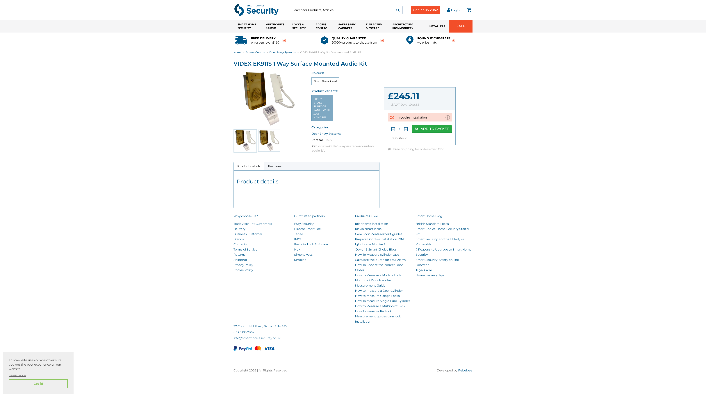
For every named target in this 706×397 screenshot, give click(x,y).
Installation (363, 321)
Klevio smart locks (368, 229)
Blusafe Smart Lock (308, 229)
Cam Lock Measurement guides (378, 234)
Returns (239, 254)
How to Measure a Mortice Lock (378, 275)
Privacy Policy (243, 265)
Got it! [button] (38, 383)
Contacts (240, 244)
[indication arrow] (284, 40)
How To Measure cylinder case (377, 254)
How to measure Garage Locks (377, 296)
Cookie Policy (243, 270)
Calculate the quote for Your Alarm (380, 260)
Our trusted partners (309, 216)
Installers (437, 26)
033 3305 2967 (425, 10)
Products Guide (366, 216)
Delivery (239, 229)
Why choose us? (245, 216)
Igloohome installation (371, 224)
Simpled (300, 260)
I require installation (412, 117)
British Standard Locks (432, 224)
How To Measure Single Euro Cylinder (382, 301)
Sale (461, 26)
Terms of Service (245, 249)
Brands (238, 239)
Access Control (322, 26)
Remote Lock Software (311, 244)
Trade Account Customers (252, 224)
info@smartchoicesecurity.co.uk (257, 338)
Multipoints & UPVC (275, 26)
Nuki (297, 249)
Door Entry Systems (282, 52)
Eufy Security (304, 224)
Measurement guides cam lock (378, 316)
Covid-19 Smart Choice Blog (375, 249)
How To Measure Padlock (373, 311)
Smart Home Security (247, 26)
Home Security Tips (430, 275)
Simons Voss (303, 254)
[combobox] (347, 10)
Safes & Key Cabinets (346, 26)
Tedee (298, 234)
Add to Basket (435, 129)
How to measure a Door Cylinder (379, 290)
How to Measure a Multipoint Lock (380, 306)
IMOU (298, 239)
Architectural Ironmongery (403, 26)
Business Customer (247, 234)
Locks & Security (299, 26)
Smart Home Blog (429, 216)
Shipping (240, 260)
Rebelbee (465, 370)
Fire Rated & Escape (374, 26)
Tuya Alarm (424, 270)
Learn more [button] (17, 375)
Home (237, 52)
